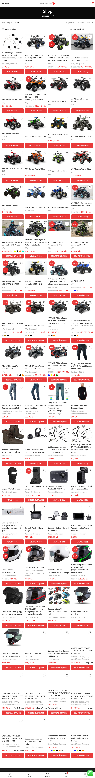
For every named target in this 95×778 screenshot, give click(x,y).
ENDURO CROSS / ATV (79, 657)
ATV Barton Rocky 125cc (35, 169)
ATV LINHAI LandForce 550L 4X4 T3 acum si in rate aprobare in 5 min (58, 320)
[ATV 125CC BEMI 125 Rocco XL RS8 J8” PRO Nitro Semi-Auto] (36, 42)
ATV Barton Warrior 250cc (59, 207)
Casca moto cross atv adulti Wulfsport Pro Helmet (34, 741)
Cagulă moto (12, 492)
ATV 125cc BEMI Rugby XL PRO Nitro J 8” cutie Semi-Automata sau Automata (59, 58)
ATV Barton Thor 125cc (11, 206)
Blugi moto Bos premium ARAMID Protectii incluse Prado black (81, 366)
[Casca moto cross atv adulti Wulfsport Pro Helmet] (36, 725)
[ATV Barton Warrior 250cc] (59, 192)
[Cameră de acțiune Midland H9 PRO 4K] (59, 475)
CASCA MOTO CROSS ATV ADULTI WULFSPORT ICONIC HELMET (82, 650)
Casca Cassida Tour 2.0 (34, 567)
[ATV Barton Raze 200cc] (82, 122)
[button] (13, 71)
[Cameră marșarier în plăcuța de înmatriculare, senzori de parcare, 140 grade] (13, 512)
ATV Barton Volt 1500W (35, 207)
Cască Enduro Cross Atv (34, 571)
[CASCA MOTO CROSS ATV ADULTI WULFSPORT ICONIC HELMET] (82, 637)
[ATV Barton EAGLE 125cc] (13, 83)
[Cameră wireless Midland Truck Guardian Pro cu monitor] (82, 512)
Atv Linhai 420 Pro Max (34, 326)
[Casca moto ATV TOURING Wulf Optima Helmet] (59, 595)
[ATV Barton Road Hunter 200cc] (13, 157)
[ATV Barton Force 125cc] (59, 83)
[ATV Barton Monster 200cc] (13, 122)
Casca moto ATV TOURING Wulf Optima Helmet (57, 611)
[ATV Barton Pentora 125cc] (36, 122)
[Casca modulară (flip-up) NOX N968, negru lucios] (13, 595)
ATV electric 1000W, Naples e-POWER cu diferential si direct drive (58, 281)
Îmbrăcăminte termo (79, 411)
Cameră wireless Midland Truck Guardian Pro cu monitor (81, 528)
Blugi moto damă (31, 411)
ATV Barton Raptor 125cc (58, 134)
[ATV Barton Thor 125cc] (13, 192)
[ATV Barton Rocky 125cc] (36, 157)
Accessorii (5, 64)
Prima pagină (7, 22)
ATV (26, 64)
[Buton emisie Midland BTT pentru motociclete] (36, 433)
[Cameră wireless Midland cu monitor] (59, 512)
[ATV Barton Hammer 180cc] (82, 83)
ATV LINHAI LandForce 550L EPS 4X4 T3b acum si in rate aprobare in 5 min (82, 323)
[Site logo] (47, 3)
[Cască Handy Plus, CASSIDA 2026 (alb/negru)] (59, 553)
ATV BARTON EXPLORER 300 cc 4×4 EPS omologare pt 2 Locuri (35, 97)
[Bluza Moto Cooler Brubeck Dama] (82, 391)
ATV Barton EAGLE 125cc (12, 99)
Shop (16, 22)
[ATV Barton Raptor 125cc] (59, 122)
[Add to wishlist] (21, 37)
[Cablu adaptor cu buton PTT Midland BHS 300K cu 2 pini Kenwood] (59, 433)
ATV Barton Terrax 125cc (81, 169)
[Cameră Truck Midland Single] (36, 512)
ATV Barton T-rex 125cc (57, 171)
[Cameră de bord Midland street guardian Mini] (82, 475)
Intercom (13, 64)
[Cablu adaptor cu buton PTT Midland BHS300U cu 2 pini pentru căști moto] (82, 433)
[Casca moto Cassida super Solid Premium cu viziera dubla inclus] (59, 637)
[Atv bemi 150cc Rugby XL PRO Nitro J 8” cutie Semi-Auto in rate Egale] (36, 228)
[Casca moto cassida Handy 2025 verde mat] (13, 637)
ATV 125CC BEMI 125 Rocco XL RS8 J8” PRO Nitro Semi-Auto (36, 58)
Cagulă (4, 492)
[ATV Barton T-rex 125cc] (59, 157)
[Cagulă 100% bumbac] (13, 475)
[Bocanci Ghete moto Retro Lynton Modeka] (13, 434)
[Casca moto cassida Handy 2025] (82, 595)
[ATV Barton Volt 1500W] (36, 192)
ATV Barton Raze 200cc (81, 136)
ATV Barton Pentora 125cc (35, 136)
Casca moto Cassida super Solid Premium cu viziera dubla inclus (59, 653)
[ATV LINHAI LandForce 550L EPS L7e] (13, 352)
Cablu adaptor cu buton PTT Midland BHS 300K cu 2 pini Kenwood (58, 449)
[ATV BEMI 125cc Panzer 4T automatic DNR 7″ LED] (13, 228)
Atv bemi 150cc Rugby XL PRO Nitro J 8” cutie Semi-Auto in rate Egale (36, 242)
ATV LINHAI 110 (77, 281)
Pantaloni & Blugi (77, 372)
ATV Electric (29, 211)
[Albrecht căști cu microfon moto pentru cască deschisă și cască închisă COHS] (13, 42)
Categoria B (79, 64)
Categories (46, 16)
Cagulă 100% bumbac (11, 489)
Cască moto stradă (9, 576)
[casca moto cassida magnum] (36, 637)
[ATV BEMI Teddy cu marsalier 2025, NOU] (36, 268)
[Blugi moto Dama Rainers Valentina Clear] (36, 391)
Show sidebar (10, 29)
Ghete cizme (7, 455)
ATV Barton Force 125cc (57, 101)
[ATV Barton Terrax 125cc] (82, 157)
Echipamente (30, 414)
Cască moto (29, 573)
